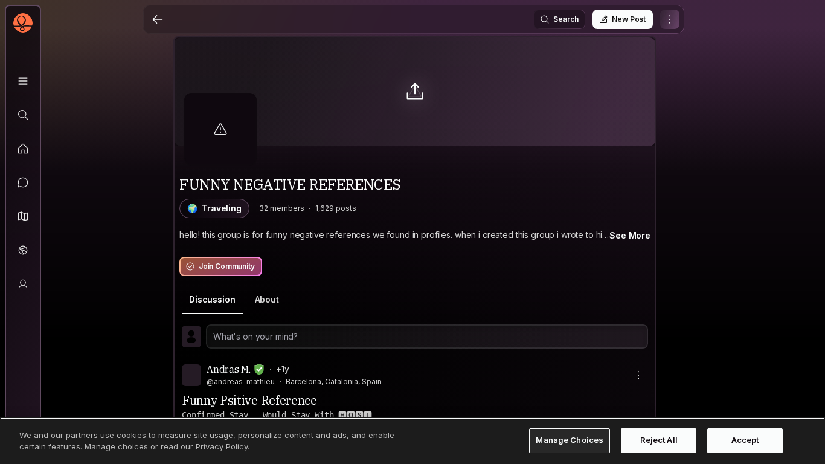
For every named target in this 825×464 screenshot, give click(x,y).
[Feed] (23, 148)
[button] (23, 216)
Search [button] (565, 19)
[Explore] (23, 114)
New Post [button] (629, 19)
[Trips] (23, 250)
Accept (745, 440)
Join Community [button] (227, 266)
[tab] (212, 300)
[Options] (669, 19)
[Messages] (23, 182)
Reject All (659, 440)
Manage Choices (569, 440)
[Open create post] (415, 336)
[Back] (157, 19)
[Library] (23, 81)
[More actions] (638, 375)
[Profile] (23, 284)
